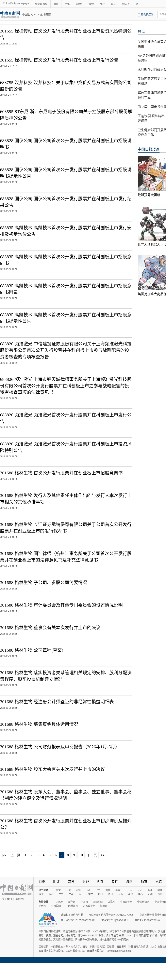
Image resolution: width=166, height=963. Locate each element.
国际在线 (98, 901)
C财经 (79, 4)
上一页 (15, 855)
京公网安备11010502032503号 (78, 920)
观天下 (126, 4)
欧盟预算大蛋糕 (149, 195)
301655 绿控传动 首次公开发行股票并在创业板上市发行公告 (59, 60)
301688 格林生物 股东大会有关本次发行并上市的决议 (52, 769)
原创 (113, 4)
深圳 (160, 894)
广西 (70, 894)
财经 (85, 881)
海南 (80, 894)
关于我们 (7, 899)
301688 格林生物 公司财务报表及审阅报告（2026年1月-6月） (60, 746)
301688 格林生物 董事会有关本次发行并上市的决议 (50, 627)
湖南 (51, 894)
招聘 (158, 881)
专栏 (102, 4)
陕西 (140, 894)
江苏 (140, 890)
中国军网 (56, 906)
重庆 (90, 894)
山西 (88, 890)
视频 (91, 4)
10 (81, 855)
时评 (56, 4)
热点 (141, 32)
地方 (138, 4)
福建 (159, 890)
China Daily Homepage (16, 3)
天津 (68, 890)
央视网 (111, 901)
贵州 (110, 894)
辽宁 (98, 890)
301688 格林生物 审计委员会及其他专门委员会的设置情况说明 (61, 605)
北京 (58, 890)
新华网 (72, 901)
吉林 (107, 890)
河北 (78, 890)
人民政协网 (89, 906)
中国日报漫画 (149, 149)
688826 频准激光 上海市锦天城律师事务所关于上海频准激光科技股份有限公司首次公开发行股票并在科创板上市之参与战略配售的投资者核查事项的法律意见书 (66, 386)
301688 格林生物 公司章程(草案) (31, 650)
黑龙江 (119, 890)
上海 (130, 890)
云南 (120, 894)
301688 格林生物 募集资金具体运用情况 (39, 724)
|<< (4, 855)
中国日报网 (29, 14)
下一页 (92, 855)
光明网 (42, 906)
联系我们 (20, 899)
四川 (100, 894)
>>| (103, 855)
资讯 (67, 4)
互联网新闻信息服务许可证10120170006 (111, 914)
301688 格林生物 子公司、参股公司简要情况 (43, 582)
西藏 (130, 894)
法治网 (103, 906)
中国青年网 (126, 901)
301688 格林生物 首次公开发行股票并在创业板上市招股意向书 (61, 472)
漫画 (129, 881)
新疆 (150, 894)
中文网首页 (41, 4)
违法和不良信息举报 (72, 914)
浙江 (150, 890)
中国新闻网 (72, 906)
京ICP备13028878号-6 (147, 920)
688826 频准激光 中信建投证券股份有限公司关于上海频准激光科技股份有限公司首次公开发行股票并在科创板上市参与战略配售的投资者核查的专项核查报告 (66, 350)
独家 (144, 881)
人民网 (59, 901)
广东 (61, 894)
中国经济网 (143, 901)
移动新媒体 (147, 14)
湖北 (41, 894)
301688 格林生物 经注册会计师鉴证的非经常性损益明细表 (57, 701)
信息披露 (45, 14)
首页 (42, 881)
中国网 (84, 901)
